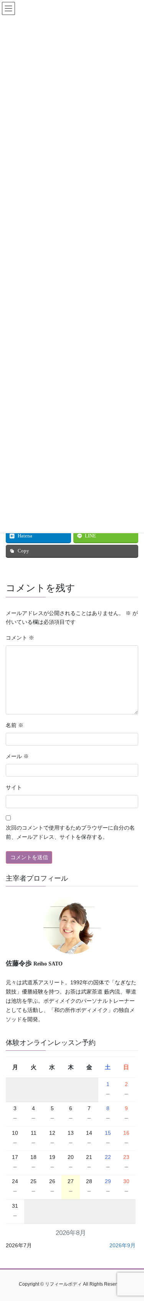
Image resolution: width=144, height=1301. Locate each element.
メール (17, 756)
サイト (14, 787)
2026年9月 (122, 1245)
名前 (14, 725)
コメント (20, 638)
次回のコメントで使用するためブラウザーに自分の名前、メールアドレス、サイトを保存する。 (70, 832)
